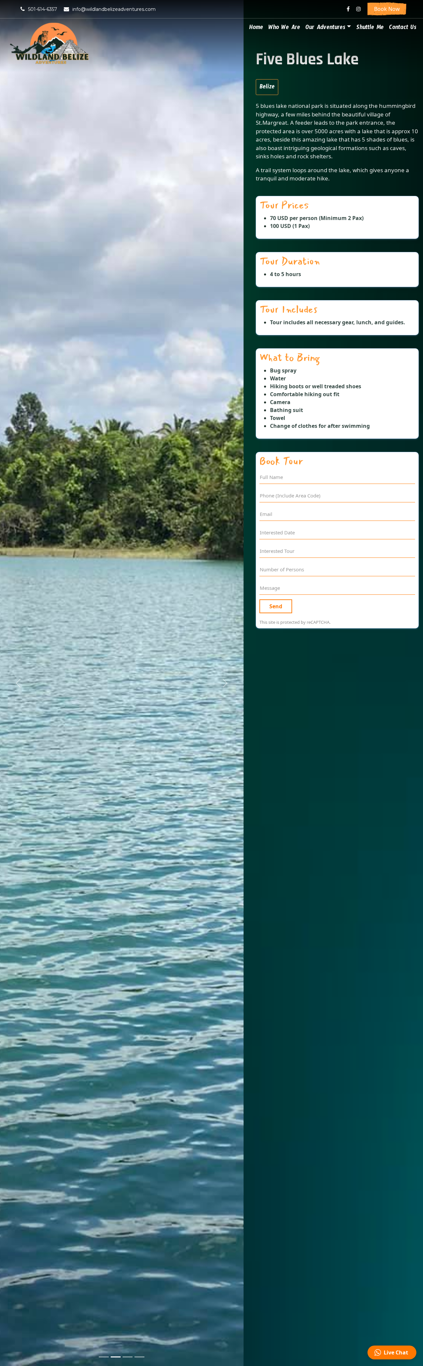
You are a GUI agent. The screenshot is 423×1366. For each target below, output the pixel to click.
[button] (18, 683)
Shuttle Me (370, 28)
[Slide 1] (104, 1357)
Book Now (387, 9)
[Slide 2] (116, 1357)
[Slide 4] (139, 1357)
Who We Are (284, 28)
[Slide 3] (128, 1357)
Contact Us (402, 28)
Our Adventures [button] (325, 28)
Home (256, 28)
